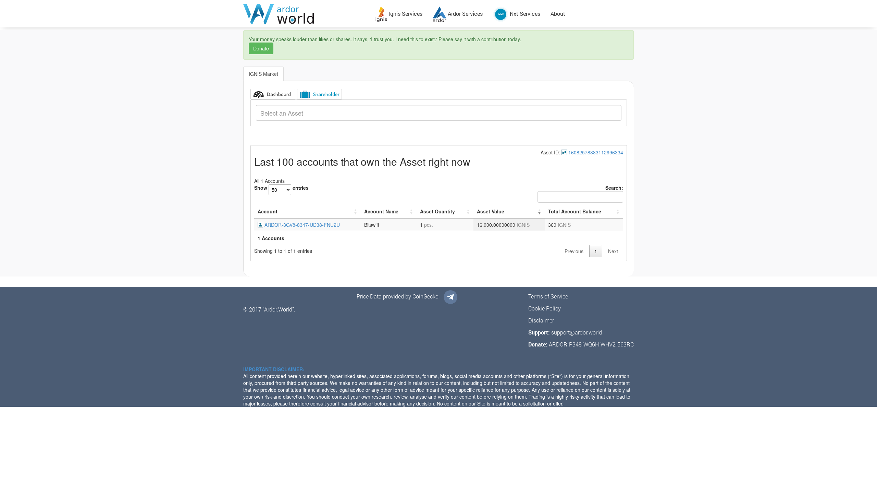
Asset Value (490, 211)
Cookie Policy (544, 308)
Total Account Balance (574, 211)
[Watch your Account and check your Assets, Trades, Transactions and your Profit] (272, 94)
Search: (614, 187)
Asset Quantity (437, 211)
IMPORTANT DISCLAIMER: (274, 369)
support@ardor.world (576, 332)
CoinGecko (425, 296)
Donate (261, 48)
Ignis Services (404, 13)
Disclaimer (541, 320)
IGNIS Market (263, 73)
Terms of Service (548, 296)
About (558, 13)
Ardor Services (464, 13)
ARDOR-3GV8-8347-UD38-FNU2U (302, 224)
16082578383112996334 (595, 152)
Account (267, 211)
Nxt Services (524, 13)
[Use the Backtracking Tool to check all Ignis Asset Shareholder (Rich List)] (319, 94)
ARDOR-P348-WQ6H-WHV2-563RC (591, 344)
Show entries (281, 187)
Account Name (381, 211)
